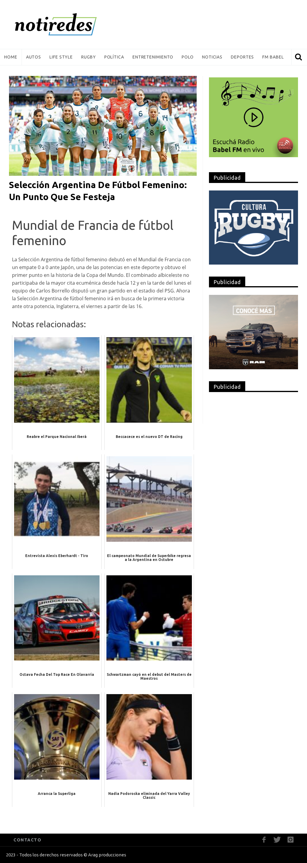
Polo (188, 57)
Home (10, 57)
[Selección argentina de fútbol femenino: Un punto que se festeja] (103, 125)
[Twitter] (277, 839)
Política (114, 57)
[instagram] (290, 839)
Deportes (242, 57)
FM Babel (273, 57)
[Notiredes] (65, 24)
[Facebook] (264, 839)
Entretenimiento (153, 57)
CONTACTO (27, 840)
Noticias (212, 57)
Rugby (88, 57)
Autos (33, 57)
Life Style (61, 57)
